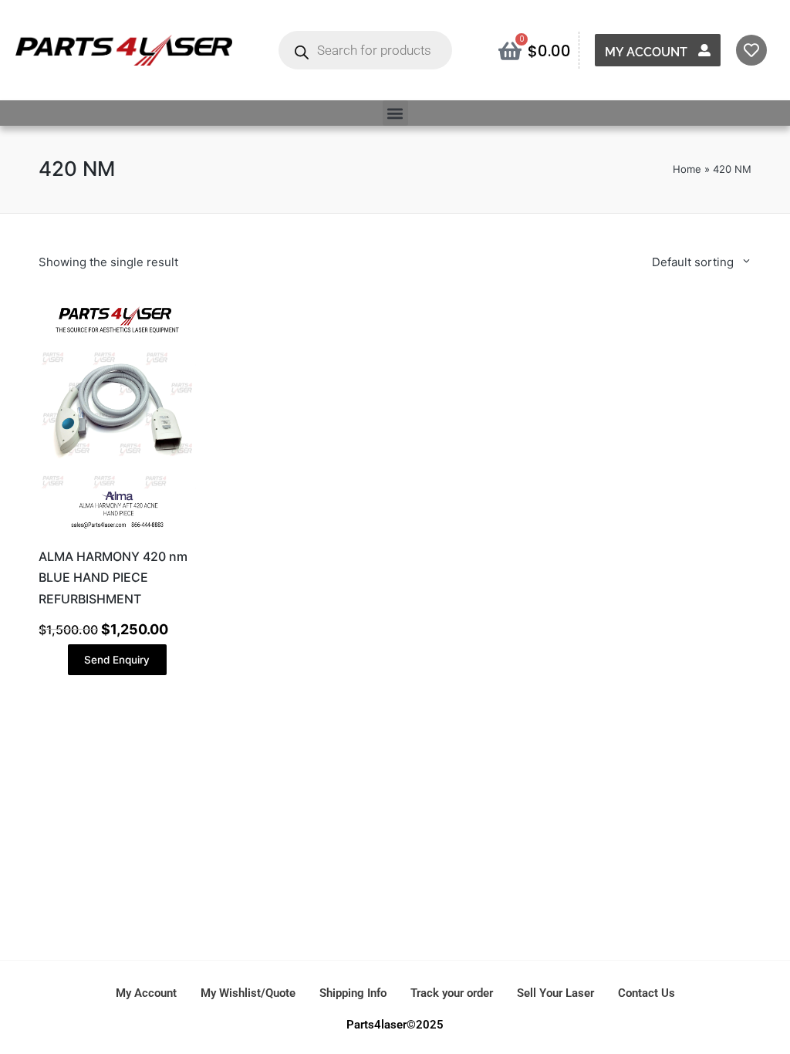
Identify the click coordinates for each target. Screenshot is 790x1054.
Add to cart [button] (117, 532)
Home (687, 169)
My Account (646, 52)
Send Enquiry (117, 660)
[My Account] (704, 50)
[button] (395, 113)
